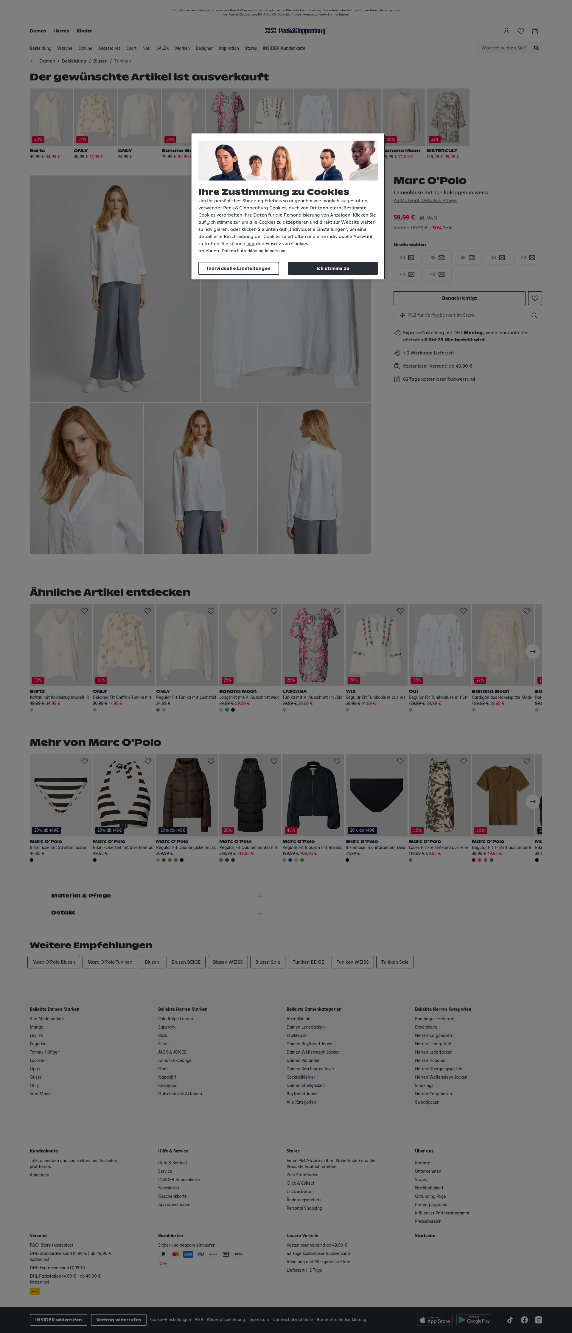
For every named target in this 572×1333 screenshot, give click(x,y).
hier (250, 243)
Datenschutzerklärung (242, 251)
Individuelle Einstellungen (239, 268)
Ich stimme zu (332, 268)
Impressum (275, 251)
